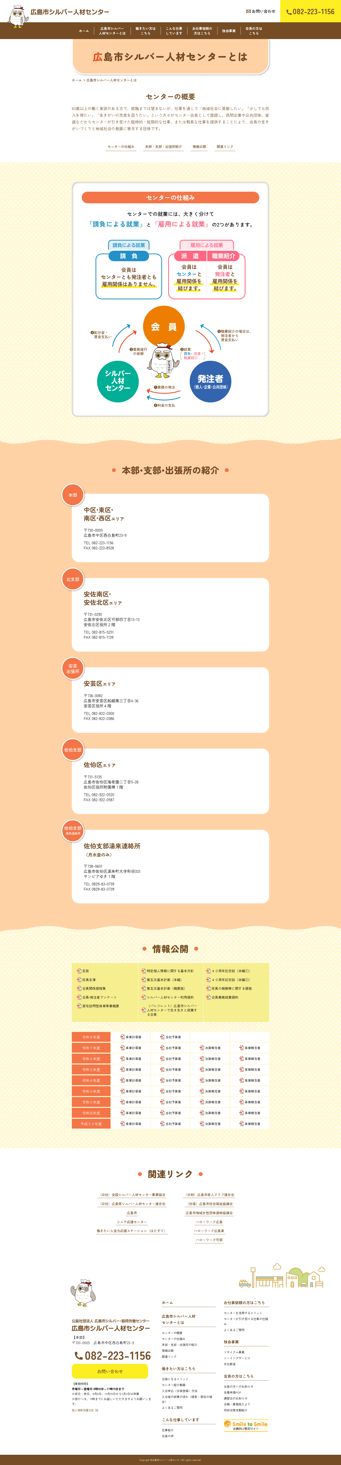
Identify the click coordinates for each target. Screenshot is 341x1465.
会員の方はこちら (253, 30)
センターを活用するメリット (243, 1313)
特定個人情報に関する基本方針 (170, 971)
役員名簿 (89, 979)
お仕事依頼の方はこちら (202, 30)
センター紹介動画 (173, 1385)
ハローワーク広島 (209, 1221)
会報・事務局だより (237, 1404)
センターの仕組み (121, 146)
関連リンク (225, 146)
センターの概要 (172, 1333)
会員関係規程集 (94, 988)
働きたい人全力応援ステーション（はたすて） (132, 1230)
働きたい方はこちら (146, 30)
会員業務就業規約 (225, 997)
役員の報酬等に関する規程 (232, 988)
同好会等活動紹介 (235, 1410)
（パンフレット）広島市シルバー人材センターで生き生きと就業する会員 (172, 1010)
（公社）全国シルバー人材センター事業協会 (131, 1194)
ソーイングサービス (237, 1358)
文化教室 (230, 1364)
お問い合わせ (263, 11)
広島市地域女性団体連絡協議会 (209, 1212)
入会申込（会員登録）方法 (179, 1391)
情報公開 (199, 146)
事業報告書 (252, 1047)
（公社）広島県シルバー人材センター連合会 (131, 1203)
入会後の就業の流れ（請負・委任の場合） (187, 1399)
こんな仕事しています (174, 30)
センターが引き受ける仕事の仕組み (246, 1321)
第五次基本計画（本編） (165, 979)
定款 (85, 971)
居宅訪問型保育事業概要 (100, 1006)
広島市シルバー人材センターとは (112, 30)
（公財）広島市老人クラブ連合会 (209, 1194)
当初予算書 (173, 1037)
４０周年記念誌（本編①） (232, 971)
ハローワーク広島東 (209, 1230)
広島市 (132, 1212)
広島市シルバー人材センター (70, 12)
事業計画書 (133, 1037)
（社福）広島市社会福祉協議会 (209, 1203)
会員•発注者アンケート (99, 997)
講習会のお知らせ (235, 1398)
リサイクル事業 (234, 1352)
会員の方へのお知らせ (238, 1386)
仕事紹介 (168, 1430)
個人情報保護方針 (83, 1410)
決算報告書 (213, 1047)
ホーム (84, 30)
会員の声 (168, 1436)
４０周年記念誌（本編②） (232, 979)
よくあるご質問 (172, 1407)
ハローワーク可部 (209, 1239)
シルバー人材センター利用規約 (170, 997)
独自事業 (229, 30)
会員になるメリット (175, 1379)
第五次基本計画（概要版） (167, 988)
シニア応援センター (132, 1221)
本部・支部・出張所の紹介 (179, 1345)
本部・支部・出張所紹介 (163, 146)
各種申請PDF (232, 1392)
